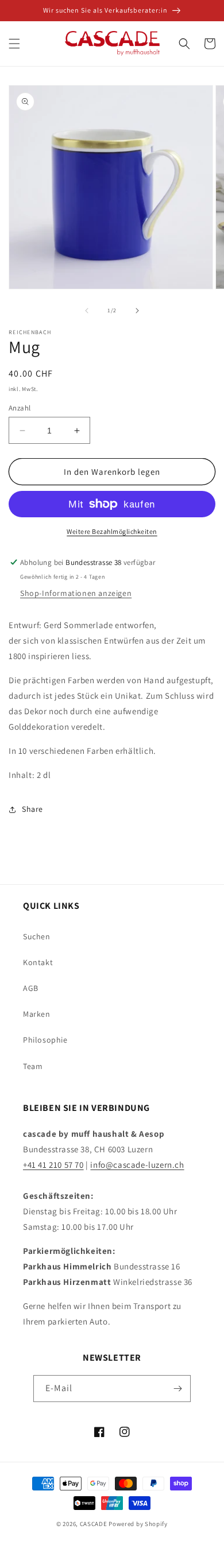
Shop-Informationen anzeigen (76, 593)
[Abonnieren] (177, 1388)
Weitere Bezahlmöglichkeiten (112, 531)
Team (33, 1066)
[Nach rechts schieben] (137, 310)
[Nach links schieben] (86, 310)
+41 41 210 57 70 (53, 1164)
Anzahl (19, 408)
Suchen (37, 936)
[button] (14, 43)
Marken (37, 1014)
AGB (30, 988)
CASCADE (93, 1524)
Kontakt (38, 962)
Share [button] (32, 809)
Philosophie (45, 1040)
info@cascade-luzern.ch (137, 1164)
